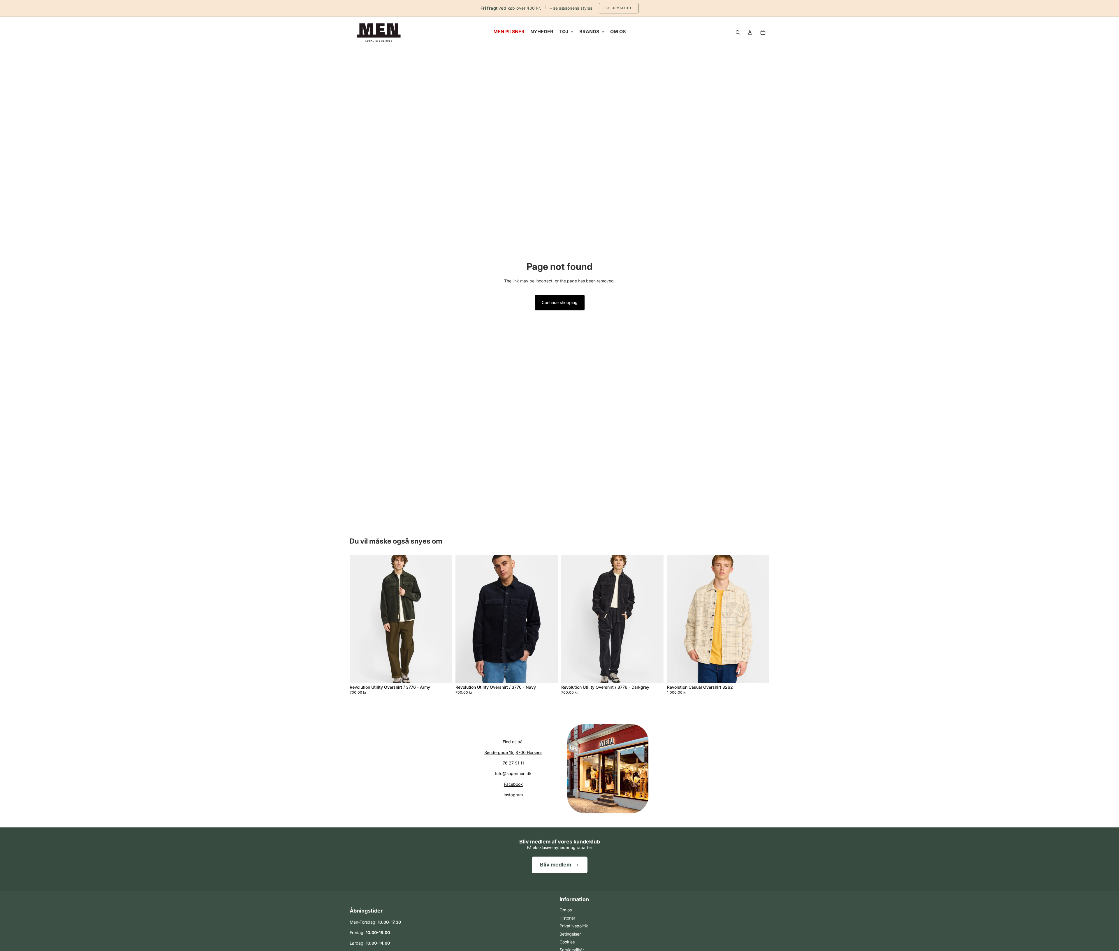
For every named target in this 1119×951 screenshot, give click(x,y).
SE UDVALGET (619, 8)
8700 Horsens (528, 752)
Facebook (513, 784)
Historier (567, 917)
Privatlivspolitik (574, 925)
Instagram (513, 794)
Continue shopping (560, 302)
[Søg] (737, 32)
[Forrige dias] (358, 619)
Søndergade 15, (499, 752)
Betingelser (570, 933)
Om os (566, 909)
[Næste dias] (443, 619)
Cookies (567, 941)
